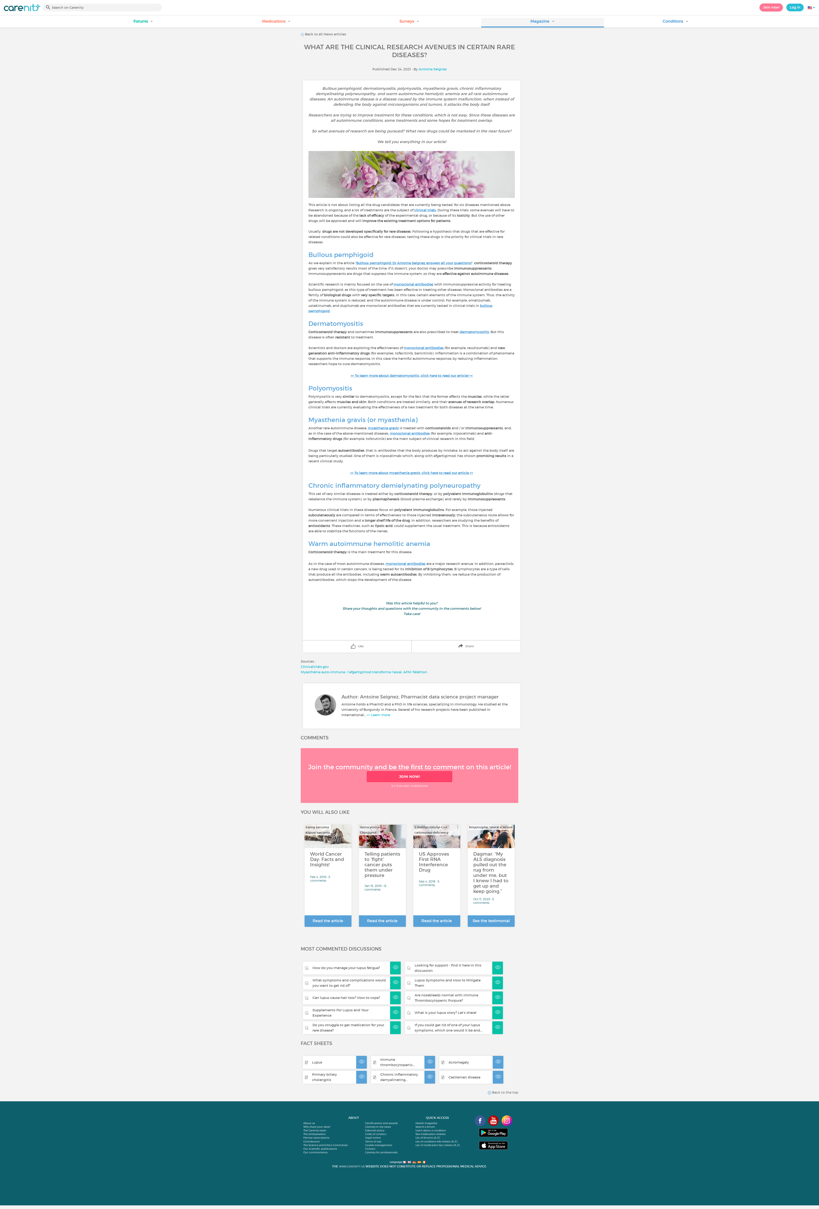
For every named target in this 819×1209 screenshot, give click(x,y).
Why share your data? (316, 1126)
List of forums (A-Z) (427, 1137)
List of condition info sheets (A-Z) (436, 1141)
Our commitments (315, 1152)
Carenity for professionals (381, 1152)
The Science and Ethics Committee (325, 1145)
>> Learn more (378, 715)
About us (309, 1123)
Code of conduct (375, 1134)
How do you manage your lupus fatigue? (346, 968)
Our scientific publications (320, 1148)
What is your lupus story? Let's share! (445, 1012)
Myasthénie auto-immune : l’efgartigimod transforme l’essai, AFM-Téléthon (364, 672)
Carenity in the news (378, 1126)
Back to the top (504, 1092)
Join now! (771, 7)
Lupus (317, 1062)
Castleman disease (464, 1077)
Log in (795, 7)
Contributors (311, 1141)
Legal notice (373, 1137)
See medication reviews (430, 1134)
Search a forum (425, 1126)
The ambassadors (314, 1134)
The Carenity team (314, 1130)
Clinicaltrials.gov (315, 667)
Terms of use (373, 1141)
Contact (370, 1148)
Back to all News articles (325, 34)
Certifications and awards (381, 1123)
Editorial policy (374, 1130)
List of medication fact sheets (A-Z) (437, 1145)
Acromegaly (459, 1062)
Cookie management (378, 1145)
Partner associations (316, 1137)
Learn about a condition (430, 1130)
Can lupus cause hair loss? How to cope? (346, 998)
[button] (143, 23)
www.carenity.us (352, 1166)
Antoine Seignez (433, 69)
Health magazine (426, 1123)
